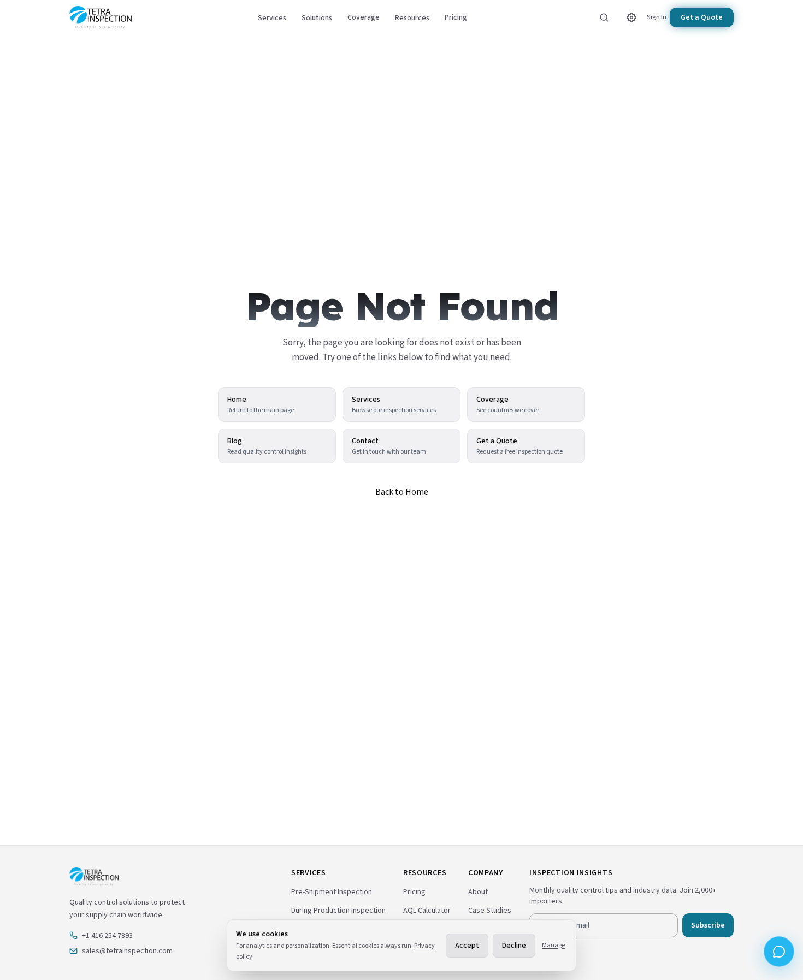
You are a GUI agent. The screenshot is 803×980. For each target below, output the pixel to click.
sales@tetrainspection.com (127, 951)
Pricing (456, 17)
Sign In (656, 17)
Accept (467, 945)
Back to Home (401, 492)
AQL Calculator (427, 910)
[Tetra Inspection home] (100, 18)
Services (272, 18)
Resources (412, 18)
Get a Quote (702, 17)
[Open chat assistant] (779, 951)
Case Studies (489, 910)
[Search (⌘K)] (604, 17)
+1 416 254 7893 (107, 935)
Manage (553, 945)
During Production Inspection (338, 910)
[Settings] (631, 17)
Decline (514, 945)
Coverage (363, 17)
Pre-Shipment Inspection (331, 892)
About (478, 892)
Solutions (317, 18)
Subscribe (708, 925)
